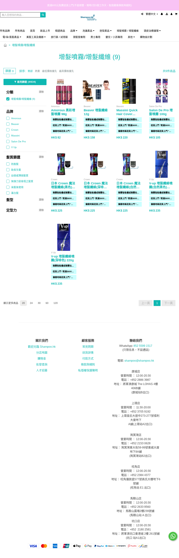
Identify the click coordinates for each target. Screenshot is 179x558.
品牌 (73, 30)
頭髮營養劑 (79, 37)
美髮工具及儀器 (35, 37)
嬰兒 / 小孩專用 (114, 37)
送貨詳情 (88, 352)
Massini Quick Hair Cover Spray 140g (127, 114)
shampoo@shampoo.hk (139, 360)
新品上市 (45, 30)
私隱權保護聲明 (88, 370)
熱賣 (37, 71)
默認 (30, 71)
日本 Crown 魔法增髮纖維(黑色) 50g (63, 187)
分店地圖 (41, 352)
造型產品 (105, 30)
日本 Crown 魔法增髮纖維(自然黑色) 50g (128, 187)
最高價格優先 (66, 71)
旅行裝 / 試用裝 (59, 37)
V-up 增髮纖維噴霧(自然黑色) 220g (161, 187)
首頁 (32, 30)
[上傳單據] (167, 14)
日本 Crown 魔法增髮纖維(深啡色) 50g (96, 187)
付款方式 (88, 358)
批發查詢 (41, 364)
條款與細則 (88, 364)
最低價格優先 (49, 71)
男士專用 (95, 37)
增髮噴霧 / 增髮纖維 (128, 30)
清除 (41, 92)
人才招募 (41, 370)
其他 (130, 37)
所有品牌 (5, 30)
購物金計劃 (146, 37)
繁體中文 (151, 14)
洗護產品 (88, 30)
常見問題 (88, 346)
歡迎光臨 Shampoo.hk (42, 346)
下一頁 (168, 303)
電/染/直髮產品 (11, 37)
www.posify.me (167, 554)
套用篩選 (26, 81)
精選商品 (60, 30)
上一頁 (145, 303)
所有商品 (20, 30)
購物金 (42, 358)
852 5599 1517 (143, 345)
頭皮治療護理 (151, 30)
